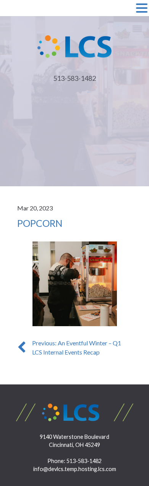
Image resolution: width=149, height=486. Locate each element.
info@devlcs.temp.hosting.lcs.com (74, 469)
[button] (141, 8)
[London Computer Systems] (74, 45)
